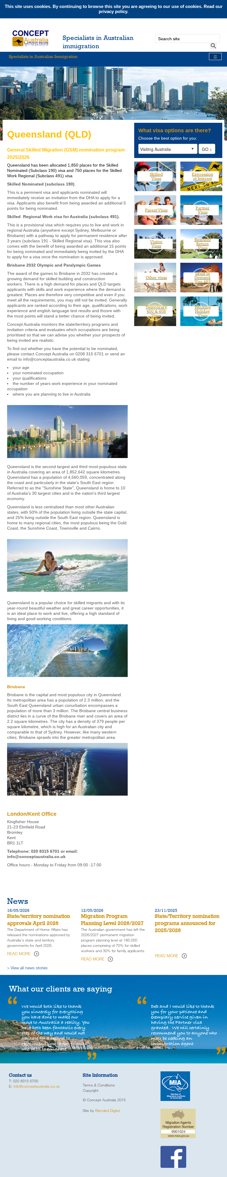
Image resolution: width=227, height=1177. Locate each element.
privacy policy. (113, 11)
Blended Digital (107, 1110)
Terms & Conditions (99, 1085)
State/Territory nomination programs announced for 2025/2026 (187, 923)
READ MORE (18, 953)
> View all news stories (27, 967)
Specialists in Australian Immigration (113, 56)
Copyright (90, 1090)
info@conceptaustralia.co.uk (37, 1086)
